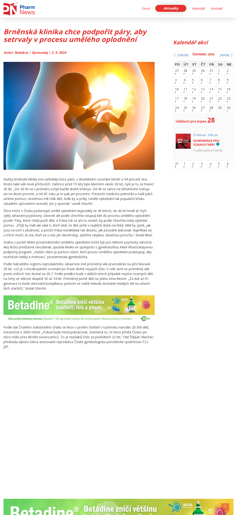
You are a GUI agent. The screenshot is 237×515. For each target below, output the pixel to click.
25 (185, 108)
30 (203, 71)
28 (185, 71)
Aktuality (170, 8)
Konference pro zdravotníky (206, 143)
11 (185, 89)
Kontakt (217, 8)
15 (220, 89)
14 (211, 89)
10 (177, 89)
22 (220, 99)
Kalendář (198, 8)
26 (194, 108)
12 (194, 89)
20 (203, 99)
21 (211, 99)
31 (211, 71)
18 (185, 99)
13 (203, 89)
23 (229, 99)
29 (194, 71)
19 (194, 99)
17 (177, 99)
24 (177, 108)
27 (177, 71)
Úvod (146, 8)
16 (229, 89)
